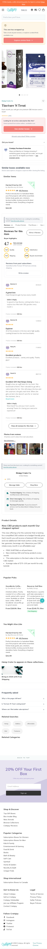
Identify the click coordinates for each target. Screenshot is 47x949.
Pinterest (9, 926)
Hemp (6, 723)
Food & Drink (8, 849)
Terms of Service (37, 894)
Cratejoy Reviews (10, 826)
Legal (32, 890)
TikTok (8, 929)
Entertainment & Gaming (13, 846)
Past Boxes (33, 225)
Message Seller (14, 485)
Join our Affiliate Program (13, 903)
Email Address (13, 786)
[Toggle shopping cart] (43, 9)
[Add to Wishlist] (32, 184)
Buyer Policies (35, 903)
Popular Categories (12, 833)
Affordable (31, 723)
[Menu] (4, 9)
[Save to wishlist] (43, 101)
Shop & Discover (11, 809)
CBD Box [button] (19, 314)
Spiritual (6, 862)
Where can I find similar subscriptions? (15, 709)
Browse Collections (11, 822)
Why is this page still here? (11, 698)
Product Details (21, 225)
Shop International (12, 878)
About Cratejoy (9, 894)
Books (6, 852)
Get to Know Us (10, 890)
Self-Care (7, 858)
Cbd (5, 731)
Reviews (8, 225)
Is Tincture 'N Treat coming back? (14, 704)
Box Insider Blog (10, 816)
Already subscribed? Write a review (23, 136)
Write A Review (34, 233)
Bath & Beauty (9, 855)
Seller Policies (35, 900)
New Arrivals (8, 819)
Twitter (8, 923)
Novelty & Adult (9, 868)
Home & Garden (9, 865)
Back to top (23, 758)
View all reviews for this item (22, 426)
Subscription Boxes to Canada (15, 882)
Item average (17, 243)
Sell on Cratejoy (9, 897)
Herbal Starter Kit (14, 185)
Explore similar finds (22, 40)
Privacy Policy (35, 897)
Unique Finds (8, 871)
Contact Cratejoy (10, 906)
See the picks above (10, 467)
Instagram (9, 920)
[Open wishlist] (39, 9)
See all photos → (10, 440)
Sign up (24, 793)
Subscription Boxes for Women (16, 837)
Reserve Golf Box (34, 586)
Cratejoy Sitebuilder (11, 900)
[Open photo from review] (9, 449)
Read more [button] (10, 399)
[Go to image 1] (19, 94)
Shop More (34, 485)
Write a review (23, 273)
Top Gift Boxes (9, 813)
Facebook (9, 917)
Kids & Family (8, 843)
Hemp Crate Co (7, 101)
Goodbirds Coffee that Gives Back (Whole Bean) (15, 586)
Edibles (17, 723)
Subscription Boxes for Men (14, 840)
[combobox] (23, 17)
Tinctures (17, 731)
